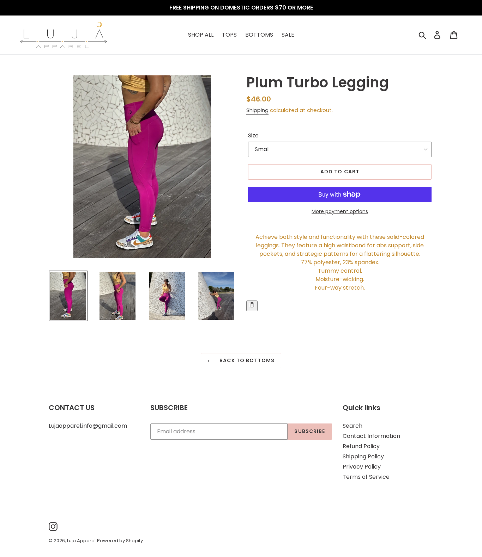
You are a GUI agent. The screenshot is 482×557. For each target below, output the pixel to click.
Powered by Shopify (120, 540)
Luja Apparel (81, 540)
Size (253, 135)
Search (352, 426)
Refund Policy (361, 446)
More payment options (340, 211)
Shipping (257, 110)
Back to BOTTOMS (246, 360)
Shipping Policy (363, 456)
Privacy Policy (362, 467)
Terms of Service (366, 477)
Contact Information (371, 436)
